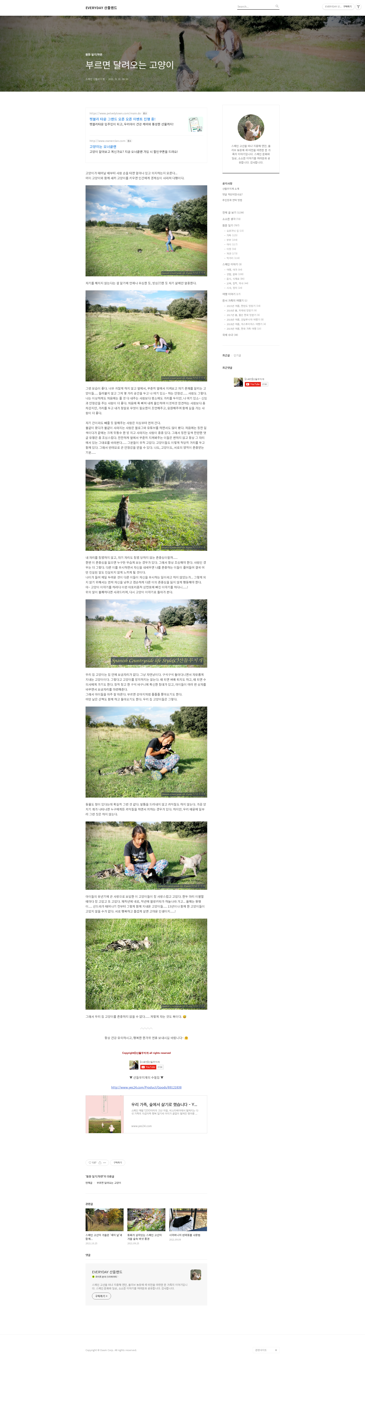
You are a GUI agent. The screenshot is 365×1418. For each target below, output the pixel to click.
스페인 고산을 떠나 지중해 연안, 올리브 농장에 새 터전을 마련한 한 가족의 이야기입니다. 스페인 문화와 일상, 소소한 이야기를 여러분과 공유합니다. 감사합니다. (139, 1286)
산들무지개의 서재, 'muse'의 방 (265, 1292)
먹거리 (233, 258)
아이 (232, 244)
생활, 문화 (235, 274)
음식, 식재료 (235, 279)
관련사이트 (261, 1350)
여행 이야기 (231, 294)
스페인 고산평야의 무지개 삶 (267, 1304)
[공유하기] (100, 1163)
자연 (232, 253)
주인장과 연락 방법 (232, 200)
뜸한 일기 (230, 225)
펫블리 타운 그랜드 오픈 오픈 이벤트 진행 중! (123, 119)
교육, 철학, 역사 (237, 283)
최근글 (226, 355)
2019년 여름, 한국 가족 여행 (244, 328)
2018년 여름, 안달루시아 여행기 (245, 319)
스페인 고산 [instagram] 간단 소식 (267, 1341)
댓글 (88, 1255)
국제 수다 (230, 335)
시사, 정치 (234, 288)
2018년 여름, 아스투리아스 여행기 (246, 324)
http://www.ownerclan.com (107, 140)
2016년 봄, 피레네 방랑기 (242, 310)
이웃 (231, 249)
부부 (232, 240)
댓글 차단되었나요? (232, 194)
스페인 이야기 (232, 264)
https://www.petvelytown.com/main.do (115, 113)
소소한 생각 (231, 219)
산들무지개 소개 (230, 188)
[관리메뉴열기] (358, 6)
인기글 (237, 355)
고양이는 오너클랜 (103, 146)
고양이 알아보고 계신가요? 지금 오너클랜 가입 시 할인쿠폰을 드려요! (134, 151)
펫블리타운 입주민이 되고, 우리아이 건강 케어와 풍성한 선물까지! (132, 124)
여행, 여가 (234, 269)
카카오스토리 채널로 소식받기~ (266, 1316)
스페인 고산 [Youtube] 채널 (267, 1329)
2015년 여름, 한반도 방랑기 (243, 306)
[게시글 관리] (104, 1163)
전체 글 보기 (233, 212)
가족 (232, 235)
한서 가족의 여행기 (234, 300)
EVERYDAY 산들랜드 (101, 8)
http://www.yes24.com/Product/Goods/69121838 (146, 1087)
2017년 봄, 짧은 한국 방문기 (243, 315)
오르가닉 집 (235, 231)
